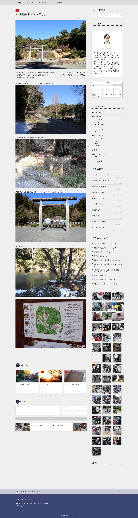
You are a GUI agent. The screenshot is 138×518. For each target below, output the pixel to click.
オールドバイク (101, 120)
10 (98, 91)
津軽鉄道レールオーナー (101, 284)
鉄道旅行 (99, 146)
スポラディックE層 (98, 198)
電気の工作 (99, 161)
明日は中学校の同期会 (99, 221)
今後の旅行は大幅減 (98, 192)
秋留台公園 (95, 216)
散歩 (97, 141)
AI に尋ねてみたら (98, 227)
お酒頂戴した (96, 210)
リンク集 (30, 2)
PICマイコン (100, 156)
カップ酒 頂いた (97, 204)
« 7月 (93, 98)
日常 (17, 10)
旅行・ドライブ (99, 135)
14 (115, 91)
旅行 (97, 143)
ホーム (20, 2)
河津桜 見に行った (100, 276)
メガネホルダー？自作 (99, 186)
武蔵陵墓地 (32, 72)
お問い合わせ (57, 2)
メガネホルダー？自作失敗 (100, 180)
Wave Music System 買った (101, 175)
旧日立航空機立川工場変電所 (103, 260)
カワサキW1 (100, 122)
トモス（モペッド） (102, 124)
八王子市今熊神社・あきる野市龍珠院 (106, 270)
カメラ (98, 158)
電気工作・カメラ (100, 154)
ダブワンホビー (99, 112)
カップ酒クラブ (43, 2)
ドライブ (99, 139)
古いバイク (99, 129)
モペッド (99, 126)
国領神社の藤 (98, 252)
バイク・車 (98, 116)
